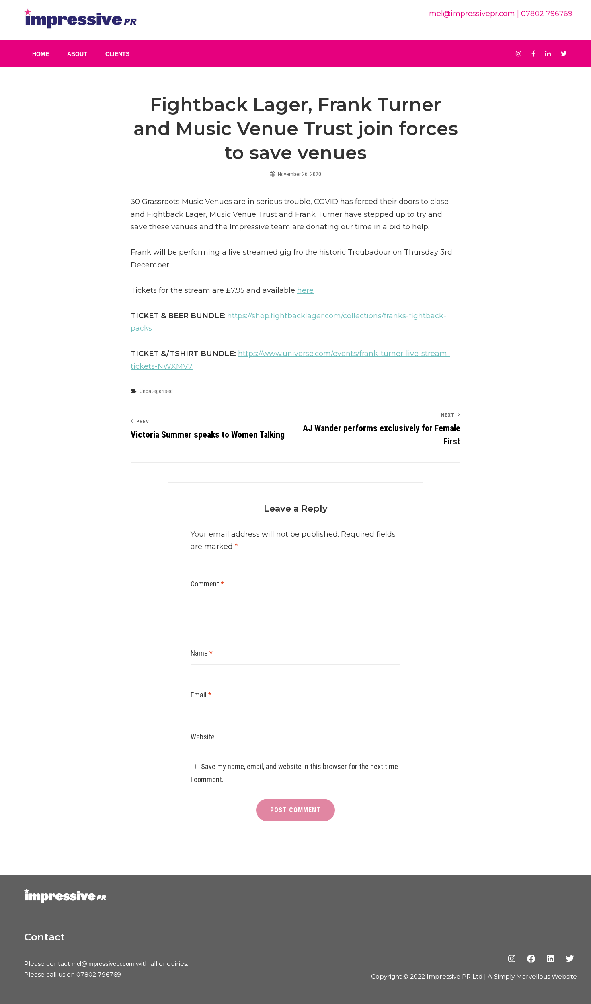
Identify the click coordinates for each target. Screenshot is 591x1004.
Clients (117, 54)
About (77, 54)
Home (40, 54)
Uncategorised (156, 391)
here (305, 290)
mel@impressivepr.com (472, 13)
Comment (207, 584)
